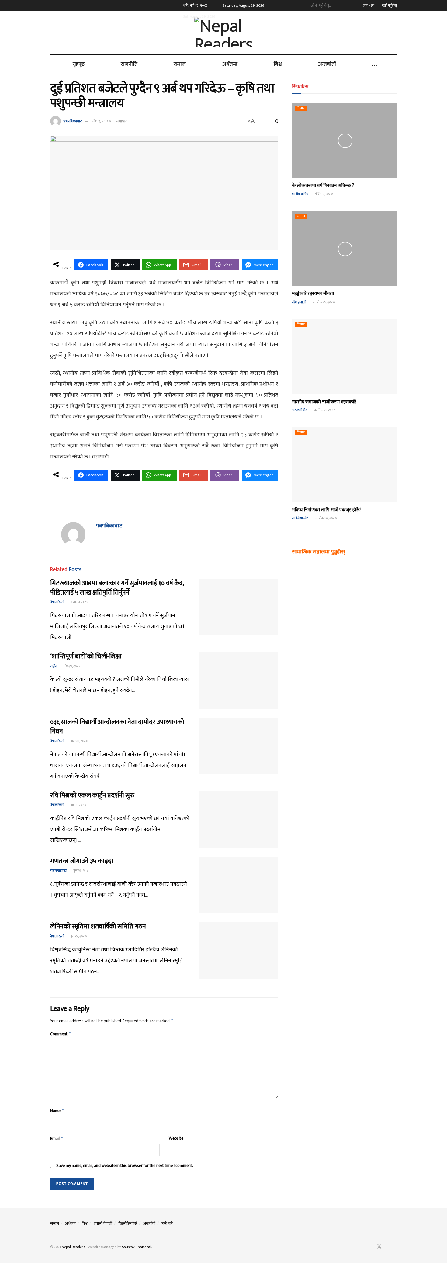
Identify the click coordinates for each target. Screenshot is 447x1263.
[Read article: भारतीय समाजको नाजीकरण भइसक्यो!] (344, 356)
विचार (301, 108)
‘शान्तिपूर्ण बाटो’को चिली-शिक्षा (86, 656)
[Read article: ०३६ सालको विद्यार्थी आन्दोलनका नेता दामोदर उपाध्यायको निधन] (238, 746)
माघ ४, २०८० (78, 805)
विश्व (278, 64)
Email (57, 1138)
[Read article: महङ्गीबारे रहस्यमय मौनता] (344, 248)
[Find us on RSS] (395, 1247)
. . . (374, 64)
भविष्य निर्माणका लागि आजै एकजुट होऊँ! (326, 510)
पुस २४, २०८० (82, 870)
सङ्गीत (53, 666)
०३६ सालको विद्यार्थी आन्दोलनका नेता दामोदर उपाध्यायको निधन (117, 727)
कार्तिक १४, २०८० (323, 302)
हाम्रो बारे (167, 1223)
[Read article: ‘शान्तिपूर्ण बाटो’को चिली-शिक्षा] (238, 680)
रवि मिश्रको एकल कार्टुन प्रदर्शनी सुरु (92, 795)
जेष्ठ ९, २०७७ (101, 121)
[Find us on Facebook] (371, 1247)
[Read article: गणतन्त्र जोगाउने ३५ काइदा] (238, 885)
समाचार (121, 121)
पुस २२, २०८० (78, 936)
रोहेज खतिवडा (58, 870)
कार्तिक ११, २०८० (325, 410)
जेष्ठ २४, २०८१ (71, 666)
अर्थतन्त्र (229, 64)
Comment (60, 1033)
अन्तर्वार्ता (327, 64)
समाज (180, 64)
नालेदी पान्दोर (300, 518)
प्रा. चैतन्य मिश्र (300, 194)
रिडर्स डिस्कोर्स (127, 1223)
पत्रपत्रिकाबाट (72, 121)
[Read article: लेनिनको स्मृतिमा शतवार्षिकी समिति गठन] (238, 950)
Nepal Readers (73, 1247)
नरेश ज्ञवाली (299, 302)
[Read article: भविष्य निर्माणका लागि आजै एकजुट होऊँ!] (344, 464)
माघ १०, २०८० (79, 741)
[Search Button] (348, 5)
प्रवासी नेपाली (103, 1223)
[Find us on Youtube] (387, 1247)
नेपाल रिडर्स (57, 602)
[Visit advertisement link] (164, 500)
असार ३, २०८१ (79, 602)
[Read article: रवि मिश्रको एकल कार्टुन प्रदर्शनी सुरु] (238, 819)
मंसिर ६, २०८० (323, 194)
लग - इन (368, 5)
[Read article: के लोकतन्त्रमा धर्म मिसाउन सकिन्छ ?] (344, 140)
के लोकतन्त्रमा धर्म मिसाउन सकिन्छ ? (323, 186)
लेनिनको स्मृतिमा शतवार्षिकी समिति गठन (98, 926)
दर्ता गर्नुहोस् (389, 5)
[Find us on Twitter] (379, 1247)
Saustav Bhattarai (136, 1247)
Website (176, 1138)
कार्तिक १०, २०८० (325, 518)
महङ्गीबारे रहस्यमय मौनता (313, 294)
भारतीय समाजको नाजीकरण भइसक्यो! (324, 402)
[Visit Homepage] (223, 32)
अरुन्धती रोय (299, 410)
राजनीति (129, 64)
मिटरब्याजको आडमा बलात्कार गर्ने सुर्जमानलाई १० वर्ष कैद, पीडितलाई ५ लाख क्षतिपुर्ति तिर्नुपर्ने (117, 588)
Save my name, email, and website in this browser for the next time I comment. (124, 1165)
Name (57, 1110)
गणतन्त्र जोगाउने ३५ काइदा (81, 861)
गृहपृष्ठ (79, 64)
